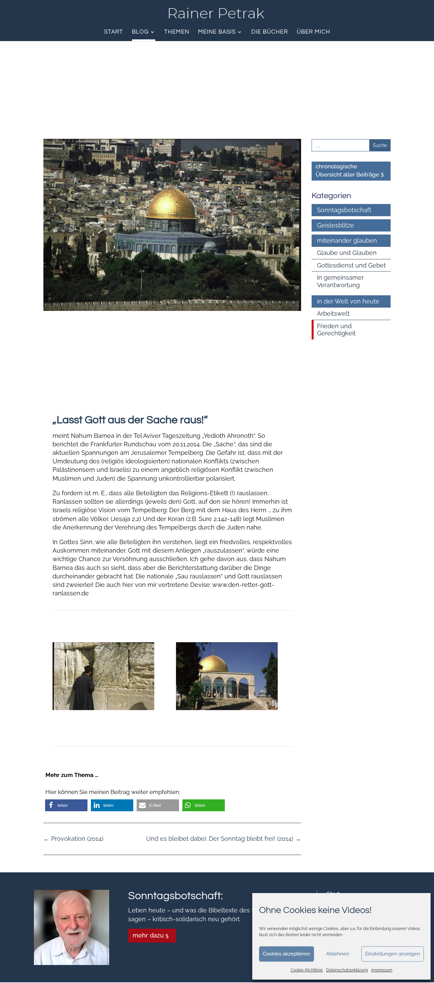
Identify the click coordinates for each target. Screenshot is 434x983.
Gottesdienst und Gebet (351, 265)
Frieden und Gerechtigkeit (336, 329)
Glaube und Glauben (347, 252)
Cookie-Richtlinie (307, 970)
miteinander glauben (347, 240)
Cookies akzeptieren (286, 954)
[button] (66, 805)
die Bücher (269, 32)
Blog (140, 32)
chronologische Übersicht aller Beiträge (347, 170)
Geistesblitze (335, 225)
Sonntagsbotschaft (344, 210)
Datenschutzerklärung (347, 970)
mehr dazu (148, 935)
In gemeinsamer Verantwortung (340, 281)
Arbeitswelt (333, 313)
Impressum (381, 970)
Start (113, 32)
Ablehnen (337, 954)
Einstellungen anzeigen (392, 954)
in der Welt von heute (348, 301)
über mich (313, 32)
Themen (176, 32)
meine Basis (217, 32)
